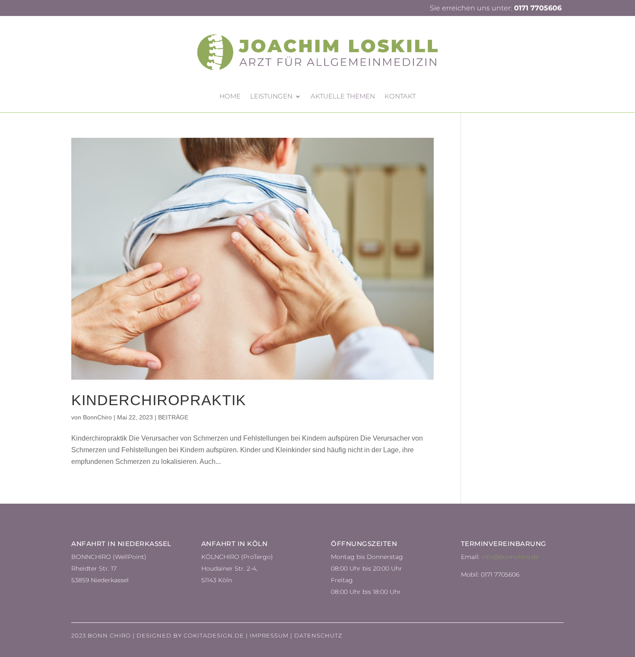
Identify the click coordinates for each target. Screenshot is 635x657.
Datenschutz (318, 635)
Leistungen (271, 96)
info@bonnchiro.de (510, 557)
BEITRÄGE (173, 417)
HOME (230, 96)
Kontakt (400, 96)
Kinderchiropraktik (158, 400)
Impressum (269, 635)
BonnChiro (97, 417)
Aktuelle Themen (343, 96)
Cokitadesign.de (214, 635)
